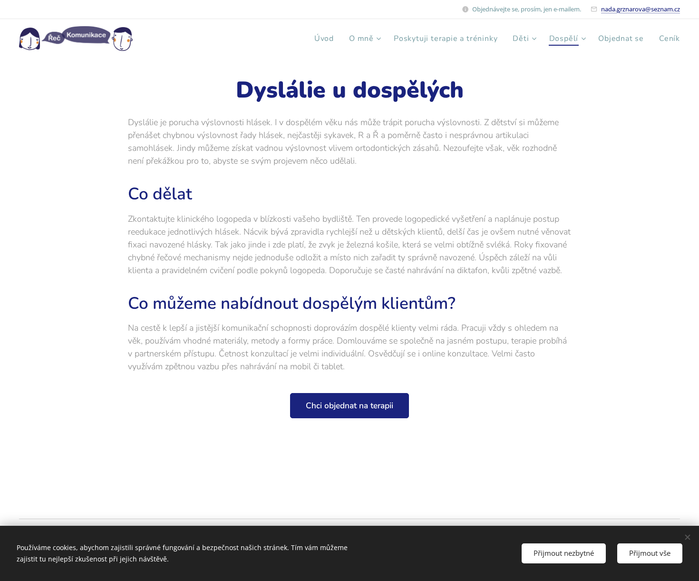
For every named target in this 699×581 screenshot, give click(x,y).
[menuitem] (326, 38)
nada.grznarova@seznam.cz (640, 9)
